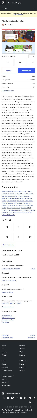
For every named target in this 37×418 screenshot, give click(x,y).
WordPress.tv (7, 370)
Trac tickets (5, 322)
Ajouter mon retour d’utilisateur (11, 268)
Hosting (4, 352)
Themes (4, 8)
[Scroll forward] (33, 56)
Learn (3, 361)
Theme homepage (7, 90)
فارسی (11, 303)
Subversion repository (8, 318)
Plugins (21, 352)
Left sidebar (24, 203)
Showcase (22, 345)
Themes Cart (9, 25)
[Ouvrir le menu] (34, 2)
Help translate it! (18, 14)
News (4, 349)
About (4, 345)
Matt (4, 379)
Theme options (23, 210)
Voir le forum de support (9, 280)
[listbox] (18, 232)
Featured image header (9, 198)
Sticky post (24, 208)
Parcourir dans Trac (7, 320)
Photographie (11, 205)
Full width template (7, 203)
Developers (5, 367)
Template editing (13, 210)
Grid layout (17, 203)
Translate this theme (8, 307)
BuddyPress (7, 386)
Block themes (29, 200)
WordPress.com (8, 376)
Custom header (23, 193)
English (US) (5, 303)
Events (21, 364)
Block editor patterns (8, 191)
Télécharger (26, 71)
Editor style (17, 196)
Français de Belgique (13, 394)
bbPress (5, 382)
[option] (7, 227)
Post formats (25, 205)
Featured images (21, 198)
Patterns (22, 355)
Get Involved (23, 361)
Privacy (4, 355)
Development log (7, 315)
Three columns (13, 212)
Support (4, 364)
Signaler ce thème (7, 292)
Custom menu (9, 196)
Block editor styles (20, 191)
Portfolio (18, 205)
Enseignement (25, 196)
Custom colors (14, 193)
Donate (22, 367)
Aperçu (8, 71)
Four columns (20, 200)
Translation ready (23, 212)
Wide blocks (11, 215)
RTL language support (13, 208)
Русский (18, 303)
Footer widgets (11, 200)
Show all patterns (8, 245)
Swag (22, 370)
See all (33, 268)
